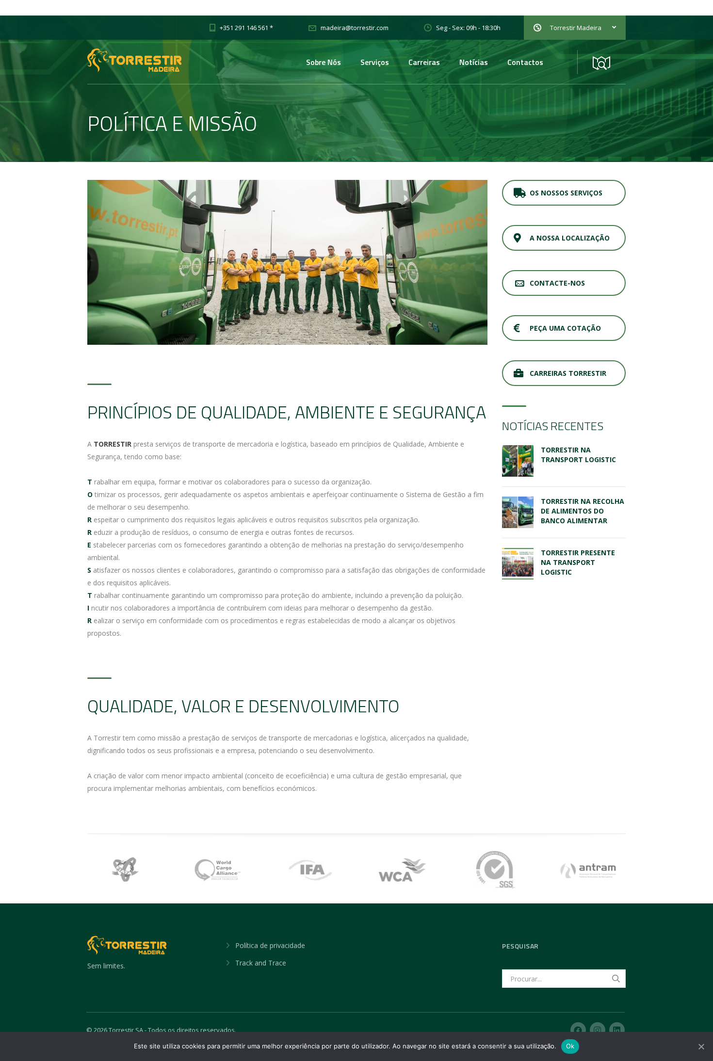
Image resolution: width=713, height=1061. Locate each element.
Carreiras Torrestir (568, 373)
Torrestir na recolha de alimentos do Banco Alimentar (582, 511)
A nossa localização (570, 237)
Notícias (473, 62)
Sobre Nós (323, 62)
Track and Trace (260, 962)
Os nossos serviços (566, 192)
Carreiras (424, 62)
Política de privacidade (270, 945)
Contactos (525, 62)
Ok (570, 1046)
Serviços (374, 62)
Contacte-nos (557, 283)
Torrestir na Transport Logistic (578, 454)
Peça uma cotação (565, 328)
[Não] (701, 1046)
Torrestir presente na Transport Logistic (578, 562)
